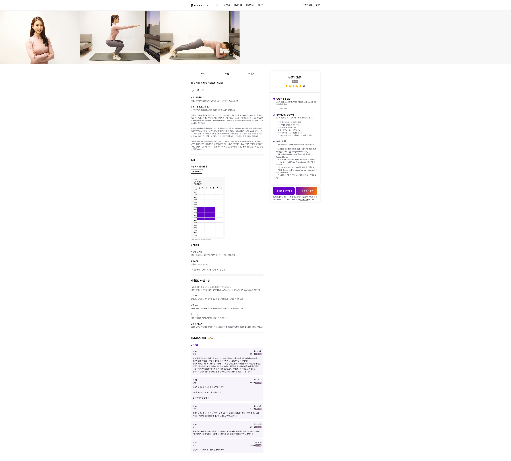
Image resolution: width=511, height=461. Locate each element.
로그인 (318, 5)
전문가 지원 (307, 5)
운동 (217, 5)
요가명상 (226, 5)
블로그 (260, 5)
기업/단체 (238, 5)
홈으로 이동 (304, 199)
